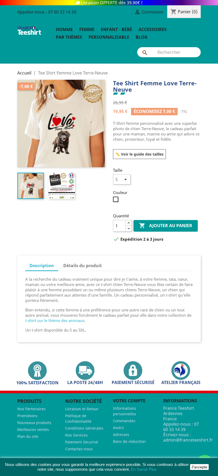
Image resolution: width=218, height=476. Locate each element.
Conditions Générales (84, 428)
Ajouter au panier (165, 225)
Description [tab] (42, 265)
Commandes (124, 420)
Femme (86, 29)
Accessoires (153, 29)
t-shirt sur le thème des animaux (55, 320)
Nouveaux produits (34, 422)
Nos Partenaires (31, 408)
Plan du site (27, 436)
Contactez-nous (79, 448)
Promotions (27, 415)
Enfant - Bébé (116, 29)
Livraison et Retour (82, 408)
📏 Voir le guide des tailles (139, 154)
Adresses (121, 434)
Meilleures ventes (33, 429)
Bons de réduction (129, 441)
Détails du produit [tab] (82, 265)
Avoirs (118, 427)
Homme (64, 29)
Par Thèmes (69, 37)
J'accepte (199, 467)
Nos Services (76, 435)
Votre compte (129, 401)
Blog (142, 37)
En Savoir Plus (144, 469)
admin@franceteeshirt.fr (188, 440)
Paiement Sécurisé (81, 441)
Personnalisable (109, 37)
